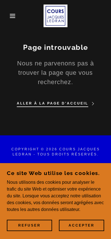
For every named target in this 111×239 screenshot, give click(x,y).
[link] (56, 16)
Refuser (29, 225)
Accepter (81, 225)
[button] (9, 16)
